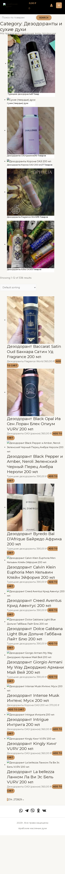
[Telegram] (27, 811)
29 (20, 799)
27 (15, 799)
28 (17, 799)
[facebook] (21, 811)
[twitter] (33, 811)
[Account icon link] (51, 5)
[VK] (44, 811)
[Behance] (38, 811)
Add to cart (16, 709)
